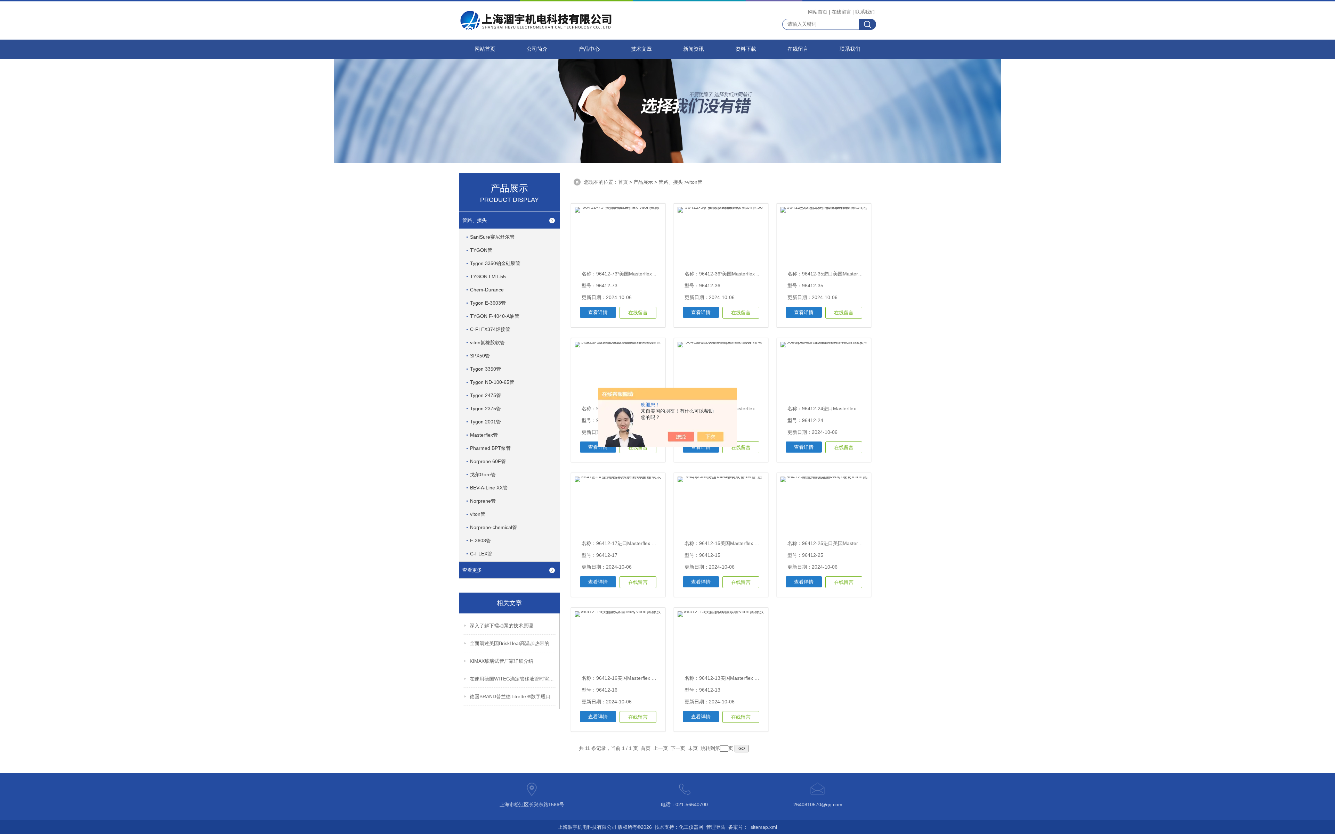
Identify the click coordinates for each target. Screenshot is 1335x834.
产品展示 (643, 182)
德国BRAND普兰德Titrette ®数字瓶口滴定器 (513, 696)
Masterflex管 (484, 435)
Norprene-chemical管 (493, 527)
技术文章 (641, 49)
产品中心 (589, 49)
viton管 (477, 514)
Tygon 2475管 (485, 395)
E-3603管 (480, 540)
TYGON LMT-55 (488, 276)
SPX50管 (480, 355)
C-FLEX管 (481, 553)
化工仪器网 (691, 827)
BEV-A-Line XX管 (489, 487)
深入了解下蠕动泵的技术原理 (501, 625)
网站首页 (817, 12)
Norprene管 (483, 501)
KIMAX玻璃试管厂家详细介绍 (501, 661)
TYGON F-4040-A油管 (494, 316)
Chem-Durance (487, 289)
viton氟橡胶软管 (487, 342)
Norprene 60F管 (488, 461)
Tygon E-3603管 (488, 303)
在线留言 (841, 12)
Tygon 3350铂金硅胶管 (495, 263)
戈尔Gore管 (483, 474)
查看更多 (472, 570)
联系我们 (865, 12)
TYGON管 (481, 250)
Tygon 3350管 (485, 369)
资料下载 (745, 49)
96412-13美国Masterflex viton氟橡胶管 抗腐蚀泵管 (754, 678)
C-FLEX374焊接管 (490, 329)
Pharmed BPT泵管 (490, 448)
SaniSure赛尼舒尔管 (492, 237)
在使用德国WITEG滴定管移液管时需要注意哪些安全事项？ (513, 679)
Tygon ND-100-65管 (492, 382)
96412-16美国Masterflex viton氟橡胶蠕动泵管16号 (651, 678)
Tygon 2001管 (485, 421)
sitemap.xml (764, 827)
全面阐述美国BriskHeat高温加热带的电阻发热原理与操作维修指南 (513, 643)
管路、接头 (474, 220)
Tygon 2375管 (485, 408)
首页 (623, 182)
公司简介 (537, 49)
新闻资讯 (693, 49)
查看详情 (598, 312)
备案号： (738, 827)
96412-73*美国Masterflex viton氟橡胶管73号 (645, 273)
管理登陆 (716, 827)
